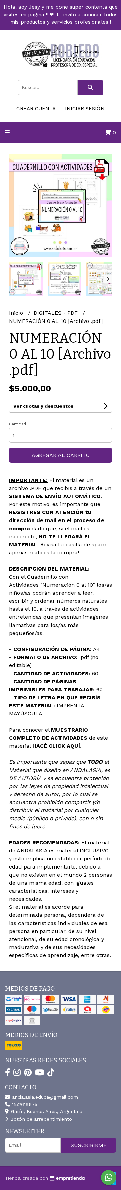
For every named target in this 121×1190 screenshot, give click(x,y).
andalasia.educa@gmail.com (44, 1097)
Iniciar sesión (85, 109)
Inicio (17, 313)
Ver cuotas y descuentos (43, 406)
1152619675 (23, 1104)
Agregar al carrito (61, 455)
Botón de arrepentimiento (40, 1119)
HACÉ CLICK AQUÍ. (56, 746)
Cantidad (17, 424)
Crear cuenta (35, 109)
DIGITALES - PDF (56, 313)
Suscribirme (89, 1145)
